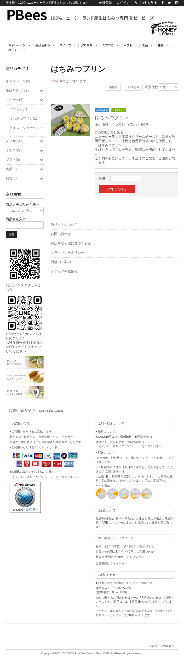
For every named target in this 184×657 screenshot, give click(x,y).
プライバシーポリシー (67, 252)
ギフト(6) (13, 159)
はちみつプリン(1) (23, 118)
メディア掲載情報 (64, 271)
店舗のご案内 (61, 262)
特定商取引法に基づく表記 (71, 243)
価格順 (113, 87)
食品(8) (11, 169)
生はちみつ (44, 45)
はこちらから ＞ (112, 563)
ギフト (129, 45)
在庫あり (133, 87)
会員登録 (105, 3)
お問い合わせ (61, 234)
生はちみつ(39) (17, 90)
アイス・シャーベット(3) (26, 130)
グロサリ (88, 45)
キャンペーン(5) (18, 81)
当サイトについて (64, 224)
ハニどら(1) (18, 109)
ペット (14, 50)
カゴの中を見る (145, 3)
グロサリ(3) (14, 141)
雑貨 (162, 45)
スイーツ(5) (14, 100)
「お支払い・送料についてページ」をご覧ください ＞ (44, 477)
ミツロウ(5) (14, 150)
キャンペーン (18, 45)
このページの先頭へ (161, 646)
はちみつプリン (111, 117)
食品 (146, 45)
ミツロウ (109, 45)
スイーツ (67, 45)
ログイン (123, 3)
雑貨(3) (11, 178)
